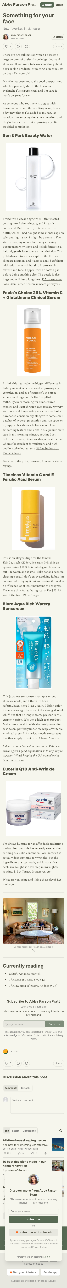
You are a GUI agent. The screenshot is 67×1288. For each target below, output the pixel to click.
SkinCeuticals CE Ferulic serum (23, 562)
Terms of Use (50, 1031)
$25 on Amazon (52, 279)
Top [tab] (7, 1130)
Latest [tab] (15, 1130)
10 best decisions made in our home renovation (24, 1164)
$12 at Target (22, 871)
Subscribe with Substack (36, 1232)
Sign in (60, 4)
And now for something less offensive (25, 1144)
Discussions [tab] (29, 1130)
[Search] (60, 1130)
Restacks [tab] (25, 1088)
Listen (59, 36)
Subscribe (47, 4)
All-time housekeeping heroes (25, 1140)
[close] (57, 1175)
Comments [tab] (11, 1088)
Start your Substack (24, 1272)
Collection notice (33, 1263)
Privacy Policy (39, 1247)
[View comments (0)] (18, 46)
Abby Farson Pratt (21, 35)
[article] (33, 1146)
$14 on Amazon (49, 738)
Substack (16, 1280)
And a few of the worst (16, 1170)
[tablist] (17, 1088)
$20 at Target (31, 595)
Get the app (50, 1272)
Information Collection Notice (36, 1035)
